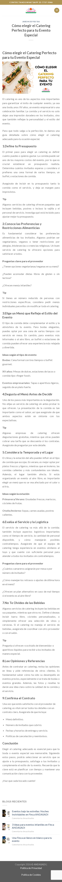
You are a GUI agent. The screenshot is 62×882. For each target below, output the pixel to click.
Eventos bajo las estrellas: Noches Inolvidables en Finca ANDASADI (30, 813)
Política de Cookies (31, 874)
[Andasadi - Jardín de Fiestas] (31, 10)
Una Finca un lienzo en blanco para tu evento (32, 839)
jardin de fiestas (31, 21)
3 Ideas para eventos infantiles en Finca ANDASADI (33, 826)
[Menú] (56, 10)
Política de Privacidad (31, 868)
